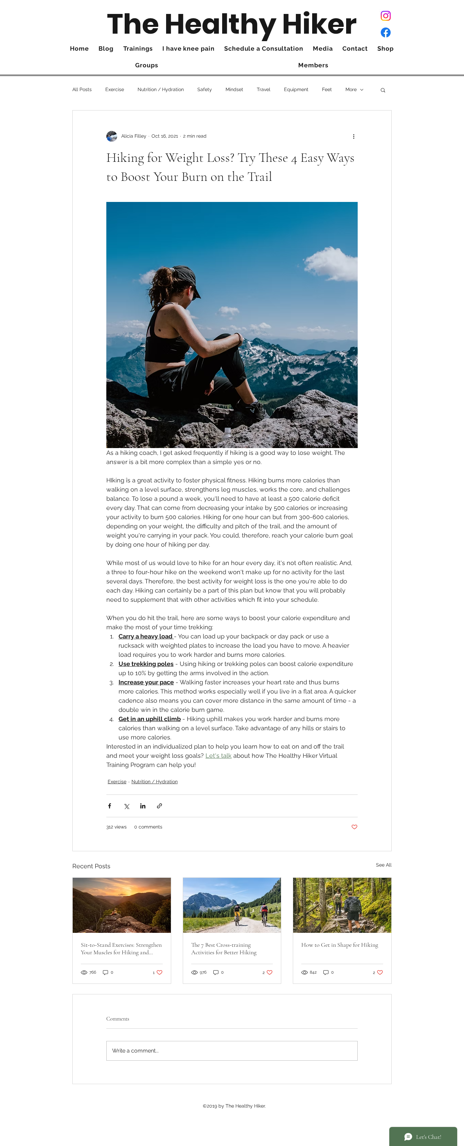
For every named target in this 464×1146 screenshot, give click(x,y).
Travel (263, 89)
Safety (204, 89)
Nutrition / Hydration (161, 89)
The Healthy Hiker (232, 24)
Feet (327, 89)
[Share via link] (159, 806)
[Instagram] (385, 15)
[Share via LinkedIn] (143, 806)
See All (384, 865)
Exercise (114, 89)
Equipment (296, 89)
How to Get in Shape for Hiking (339, 944)
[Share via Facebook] (109, 806)
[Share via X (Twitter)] (126, 806)
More (351, 89)
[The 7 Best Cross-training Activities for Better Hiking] (232, 905)
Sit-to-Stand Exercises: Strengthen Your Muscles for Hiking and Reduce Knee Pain (121, 948)
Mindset (234, 89)
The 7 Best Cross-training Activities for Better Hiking (223, 948)
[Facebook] (385, 32)
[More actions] (354, 136)
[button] (383, 89)
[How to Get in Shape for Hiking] (342, 905)
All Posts (82, 89)
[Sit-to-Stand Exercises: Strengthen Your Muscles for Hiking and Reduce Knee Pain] (122, 905)
